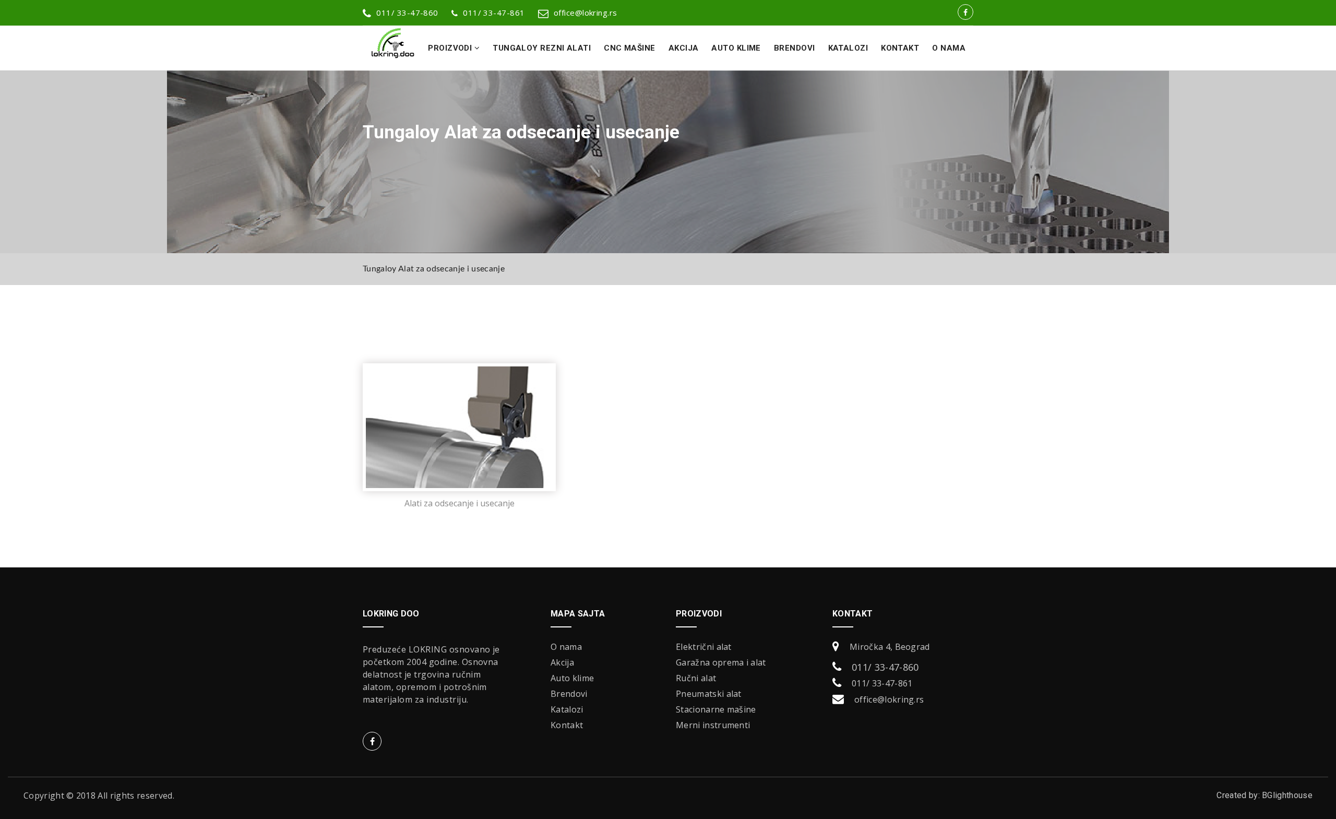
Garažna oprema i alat (721, 662)
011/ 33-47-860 (885, 667)
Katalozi (848, 48)
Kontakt (900, 48)
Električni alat (704, 646)
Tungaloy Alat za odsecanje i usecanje (434, 269)
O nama (948, 48)
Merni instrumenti (713, 725)
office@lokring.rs (585, 12)
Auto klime (736, 48)
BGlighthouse (1287, 795)
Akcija (684, 48)
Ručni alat (696, 678)
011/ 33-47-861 (493, 12)
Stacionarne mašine (716, 709)
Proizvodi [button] (451, 48)
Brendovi (794, 48)
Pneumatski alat (709, 693)
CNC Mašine (629, 48)
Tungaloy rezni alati (542, 48)
